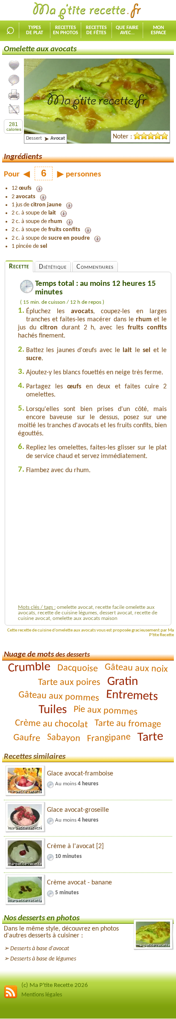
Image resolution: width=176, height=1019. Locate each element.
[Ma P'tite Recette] (88, 11)
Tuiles (52, 709)
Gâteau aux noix (136, 668)
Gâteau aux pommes (59, 696)
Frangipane (109, 737)
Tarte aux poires (69, 682)
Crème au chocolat (51, 724)
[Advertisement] (92, 541)
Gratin (122, 681)
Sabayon (63, 737)
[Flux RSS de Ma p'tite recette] (10, 997)
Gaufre (26, 737)
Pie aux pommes (105, 710)
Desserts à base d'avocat (39, 949)
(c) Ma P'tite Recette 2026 (54, 985)
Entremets (132, 695)
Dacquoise (77, 668)
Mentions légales (41, 995)
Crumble (29, 668)
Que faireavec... (127, 30)
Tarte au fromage (127, 723)
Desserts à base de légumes (43, 959)
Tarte (150, 736)
